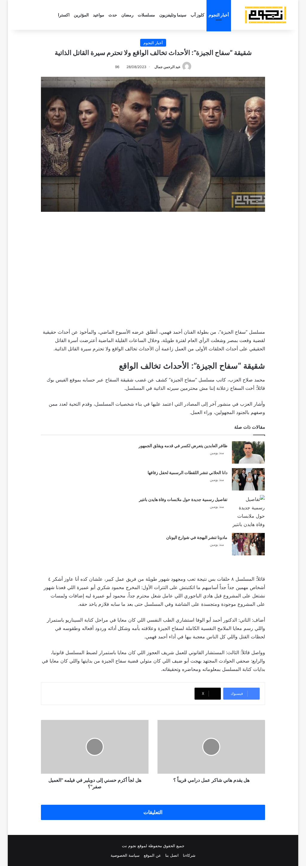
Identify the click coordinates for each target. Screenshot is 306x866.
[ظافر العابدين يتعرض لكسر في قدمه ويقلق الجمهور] (248, 452)
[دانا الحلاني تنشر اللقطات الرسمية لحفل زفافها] (248, 479)
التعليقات (153, 812)
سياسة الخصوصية (125, 855)
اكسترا (64, 14)
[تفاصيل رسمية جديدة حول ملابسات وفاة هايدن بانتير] (248, 511)
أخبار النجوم (219, 14)
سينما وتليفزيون (172, 14)
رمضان (127, 14)
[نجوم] (265, 15)
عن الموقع (152, 855)
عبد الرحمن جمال (167, 67)
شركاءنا (189, 855)
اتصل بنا (172, 855)
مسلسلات (146, 14)
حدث (112, 14)
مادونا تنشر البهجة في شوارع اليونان (196, 537)
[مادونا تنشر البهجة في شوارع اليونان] (248, 544)
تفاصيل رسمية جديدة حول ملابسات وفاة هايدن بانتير (183, 499)
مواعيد (98, 14)
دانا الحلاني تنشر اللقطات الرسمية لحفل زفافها (187, 472)
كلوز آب (197, 14)
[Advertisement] (153, 268)
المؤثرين (81, 14)
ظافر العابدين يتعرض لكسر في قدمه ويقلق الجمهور (183, 445)
